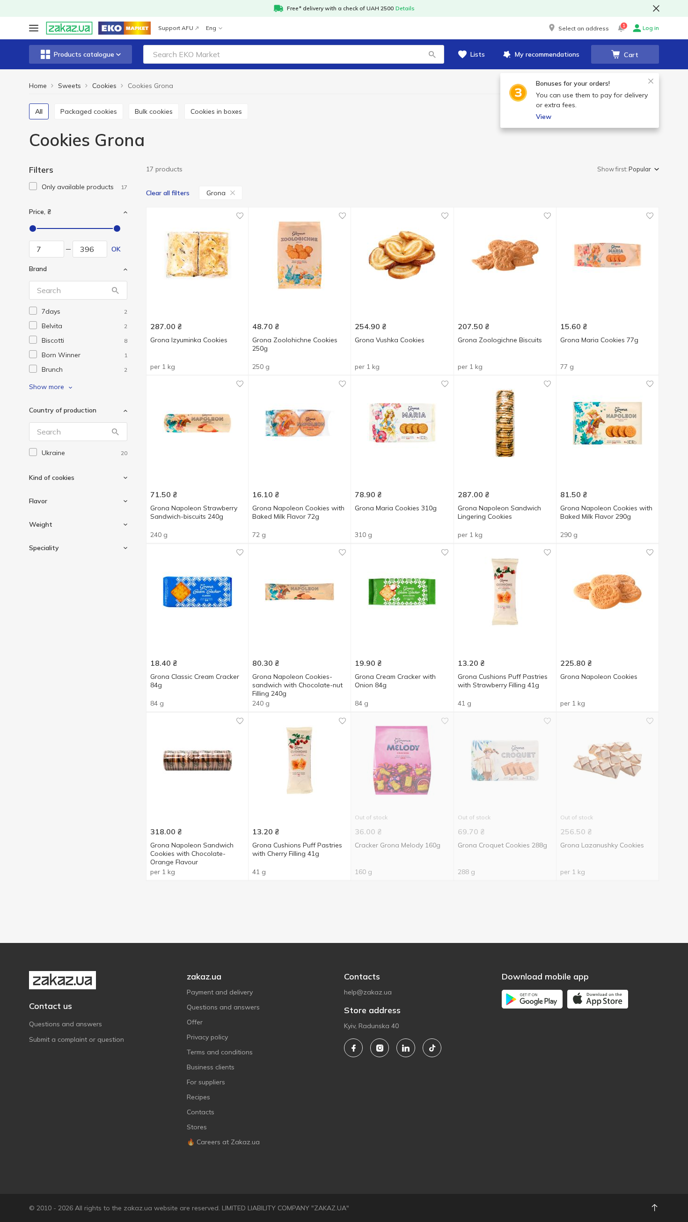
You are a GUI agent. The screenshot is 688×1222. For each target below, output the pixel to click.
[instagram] (379, 1047)
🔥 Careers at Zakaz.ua (223, 1142)
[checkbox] (33, 186)
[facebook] (353, 1047)
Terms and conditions (220, 1052)
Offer (195, 1022)
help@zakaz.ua (368, 992)
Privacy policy (207, 1037)
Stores (197, 1127)
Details (405, 8)
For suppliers (206, 1082)
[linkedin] (405, 1047)
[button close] (656, 8)
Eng (211, 27)
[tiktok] (432, 1047)
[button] (578, 28)
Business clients (210, 1067)
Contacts (200, 1112)
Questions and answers (65, 1024)
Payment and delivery (220, 992)
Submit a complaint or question (76, 1039)
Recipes (198, 1097)
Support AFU (175, 27)
